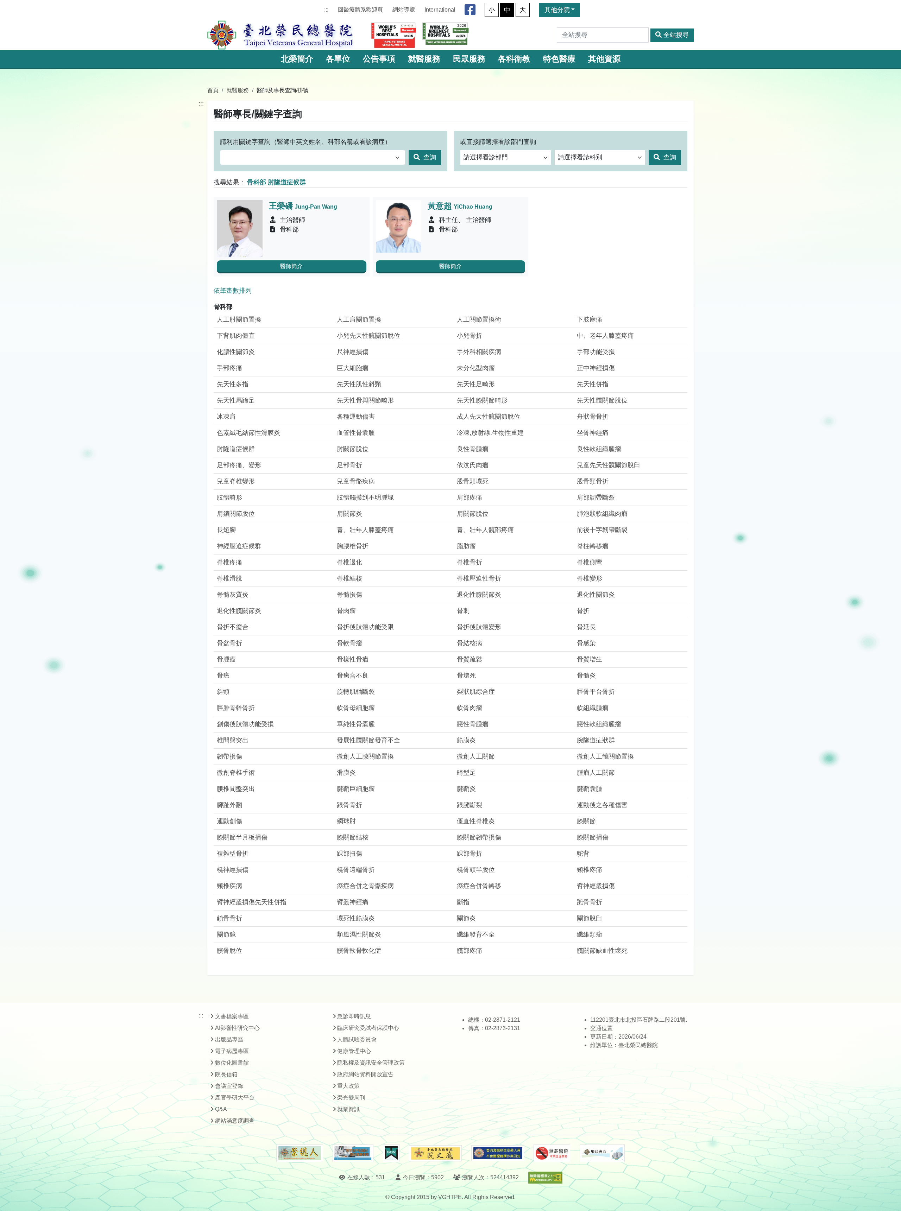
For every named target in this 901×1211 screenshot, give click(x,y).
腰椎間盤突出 (236, 788)
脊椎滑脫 (229, 578)
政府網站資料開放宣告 (365, 1074)
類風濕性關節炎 (359, 934)
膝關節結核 (352, 837)
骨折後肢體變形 (479, 626)
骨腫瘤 (226, 659)
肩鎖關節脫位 (236, 513)
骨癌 (223, 675)
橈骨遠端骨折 (356, 869)
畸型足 (466, 772)
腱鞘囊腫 (589, 788)
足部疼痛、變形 (239, 465)
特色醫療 (559, 59)
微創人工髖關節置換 (605, 756)
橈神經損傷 (232, 869)
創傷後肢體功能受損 (245, 724)
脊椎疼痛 (229, 562)
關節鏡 (226, 934)
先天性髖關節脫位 (602, 400)
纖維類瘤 (589, 934)
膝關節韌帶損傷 (479, 837)
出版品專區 (229, 1039)
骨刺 (463, 610)
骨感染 (586, 643)
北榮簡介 (297, 59)
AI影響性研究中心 (237, 1028)
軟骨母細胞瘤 (356, 707)
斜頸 (223, 691)
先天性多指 (232, 384)
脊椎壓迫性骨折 (479, 578)
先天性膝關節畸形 (482, 400)
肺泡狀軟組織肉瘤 (602, 513)
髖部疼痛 (469, 950)
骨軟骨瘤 (349, 643)
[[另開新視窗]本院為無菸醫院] (552, 1153)
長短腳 (226, 529)
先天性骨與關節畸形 (365, 400)
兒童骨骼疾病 (356, 481)
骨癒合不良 (352, 675)
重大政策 (348, 1086)
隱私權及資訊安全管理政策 (371, 1063)
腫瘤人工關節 (596, 772)
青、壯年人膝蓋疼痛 (365, 529)
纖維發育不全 (476, 934)
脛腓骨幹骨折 (236, 707)
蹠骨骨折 (589, 902)
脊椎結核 (349, 578)
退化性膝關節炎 (479, 594)
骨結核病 (469, 643)
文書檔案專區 (232, 1016)
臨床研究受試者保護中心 (368, 1028)
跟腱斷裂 (469, 805)
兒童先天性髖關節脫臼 (608, 465)
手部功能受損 (596, 351)
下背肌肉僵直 (236, 335)
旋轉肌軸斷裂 (356, 691)
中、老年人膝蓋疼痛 (605, 335)
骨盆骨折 (229, 643)
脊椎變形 (589, 578)
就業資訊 (348, 1109)
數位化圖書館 (232, 1063)
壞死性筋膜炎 (356, 918)
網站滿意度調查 (234, 1121)
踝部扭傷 (349, 853)
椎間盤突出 (232, 740)
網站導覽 (403, 10)
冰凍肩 (226, 416)
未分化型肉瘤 (476, 368)
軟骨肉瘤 (469, 707)
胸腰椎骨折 (352, 546)
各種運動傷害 (356, 416)
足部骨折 (349, 465)
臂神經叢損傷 (596, 885)
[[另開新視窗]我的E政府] (391, 1153)
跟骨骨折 (349, 805)
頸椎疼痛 (589, 869)
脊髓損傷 (349, 594)
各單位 (338, 59)
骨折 (583, 610)
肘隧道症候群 (236, 448)
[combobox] (312, 157)
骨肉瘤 (346, 610)
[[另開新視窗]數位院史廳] (435, 1153)
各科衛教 (514, 59)
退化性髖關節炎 (239, 610)
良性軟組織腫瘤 (599, 448)
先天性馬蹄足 (236, 400)
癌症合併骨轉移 (479, 885)
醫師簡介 (291, 266)
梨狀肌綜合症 (476, 691)
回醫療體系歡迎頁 (360, 10)
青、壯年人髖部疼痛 (485, 529)
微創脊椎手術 (236, 772)
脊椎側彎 (589, 562)
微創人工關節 (476, 756)
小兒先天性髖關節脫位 (368, 335)
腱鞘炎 (466, 788)
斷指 (463, 902)
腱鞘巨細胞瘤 (356, 788)
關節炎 (466, 918)
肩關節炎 (349, 513)
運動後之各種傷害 (602, 805)
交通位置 (601, 1028)
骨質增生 (589, 659)
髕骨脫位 (229, 950)
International (439, 10)
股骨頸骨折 (593, 481)
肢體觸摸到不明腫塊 (365, 497)
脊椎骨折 (469, 562)
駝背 (583, 853)
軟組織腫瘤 (593, 707)
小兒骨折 (469, 335)
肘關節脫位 (352, 448)
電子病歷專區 (232, 1051)
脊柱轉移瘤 (593, 546)
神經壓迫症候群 (239, 546)
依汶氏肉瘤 (473, 465)
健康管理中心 (354, 1051)
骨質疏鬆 (469, 659)
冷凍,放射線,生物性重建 (490, 432)
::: (326, 10)
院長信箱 (226, 1074)
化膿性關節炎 (236, 351)
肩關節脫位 (473, 513)
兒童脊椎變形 (236, 481)
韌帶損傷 (229, 756)
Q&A (221, 1109)
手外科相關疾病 (479, 351)
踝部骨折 (469, 853)
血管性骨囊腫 (356, 432)
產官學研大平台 (234, 1098)
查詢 (429, 157)
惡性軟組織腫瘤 (599, 724)
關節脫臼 (589, 918)
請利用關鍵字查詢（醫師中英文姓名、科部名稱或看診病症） (305, 141)
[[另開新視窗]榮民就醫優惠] (353, 1153)
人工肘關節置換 (239, 319)
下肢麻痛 (589, 319)
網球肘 (346, 821)
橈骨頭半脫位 (476, 869)
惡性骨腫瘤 (473, 724)
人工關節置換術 (479, 319)
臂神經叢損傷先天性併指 (251, 902)
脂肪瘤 (466, 546)
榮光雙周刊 (351, 1098)
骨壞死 (466, 675)
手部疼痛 (229, 368)
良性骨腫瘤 (473, 448)
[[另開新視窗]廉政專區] (602, 1153)
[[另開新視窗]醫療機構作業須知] (497, 1153)
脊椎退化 (349, 562)
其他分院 (557, 9)
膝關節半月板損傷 (242, 837)
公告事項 (379, 59)
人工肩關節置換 (359, 319)
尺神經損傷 (352, 351)
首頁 (213, 90)
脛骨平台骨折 (596, 691)
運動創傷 (229, 821)
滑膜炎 (346, 772)
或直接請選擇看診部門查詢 (498, 141)
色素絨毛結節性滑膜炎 (248, 432)
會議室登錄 (229, 1086)
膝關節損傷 (593, 837)
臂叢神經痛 (352, 902)
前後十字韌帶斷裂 (602, 529)
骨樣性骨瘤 (352, 659)
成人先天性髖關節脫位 (488, 416)
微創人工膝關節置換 (365, 756)
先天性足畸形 (476, 384)
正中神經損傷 (596, 368)
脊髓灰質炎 (232, 594)
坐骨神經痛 (593, 432)
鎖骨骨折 (229, 918)
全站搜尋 (676, 34)
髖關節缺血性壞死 (602, 950)
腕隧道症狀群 (596, 740)
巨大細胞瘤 (352, 368)
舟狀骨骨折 (593, 416)
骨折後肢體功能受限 (365, 626)
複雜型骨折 (232, 853)
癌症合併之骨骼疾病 (365, 885)
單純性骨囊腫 (356, 724)
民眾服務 (469, 59)
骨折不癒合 (232, 626)
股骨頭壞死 (473, 481)
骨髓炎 (586, 675)
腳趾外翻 (229, 805)
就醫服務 (424, 59)
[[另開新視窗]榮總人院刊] (299, 1153)
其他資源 (604, 59)
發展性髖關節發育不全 (368, 740)
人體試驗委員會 (357, 1039)
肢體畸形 (229, 497)
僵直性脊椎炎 (476, 821)
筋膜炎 (466, 740)
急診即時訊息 (354, 1016)
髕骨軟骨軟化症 (359, 950)
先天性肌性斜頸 (359, 384)
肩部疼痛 (469, 497)
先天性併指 (593, 384)
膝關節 (586, 821)
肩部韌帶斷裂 (596, 497)
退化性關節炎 (596, 594)
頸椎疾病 (229, 885)
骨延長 (586, 626)
